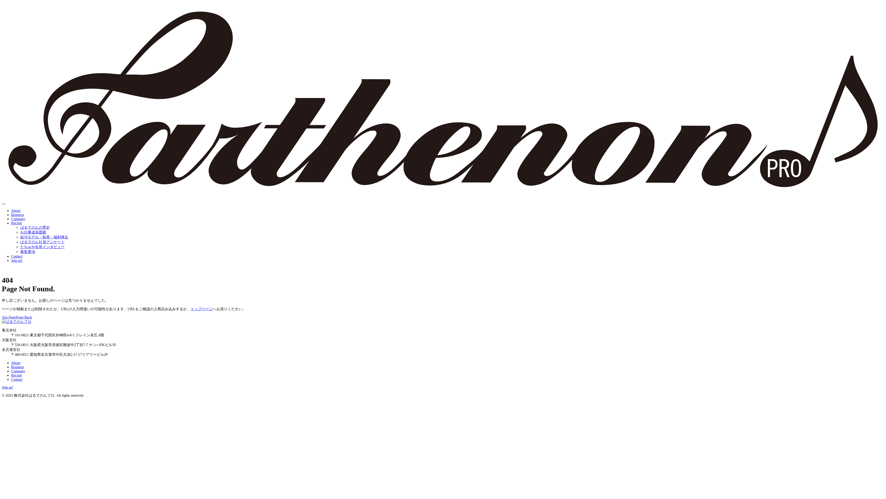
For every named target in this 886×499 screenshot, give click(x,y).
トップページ (202, 309)
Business (17, 215)
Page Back (24, 317)
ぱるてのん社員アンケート (42, 242)
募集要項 (27, 252)
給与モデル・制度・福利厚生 (44, 237)
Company (18, 219)
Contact (16, 256)
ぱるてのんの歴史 (35, 227)
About (15, 211)
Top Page (9, 317)
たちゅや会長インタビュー (42, 247)
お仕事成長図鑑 (33, 232)
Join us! (16, 260)
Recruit (16, 223)
